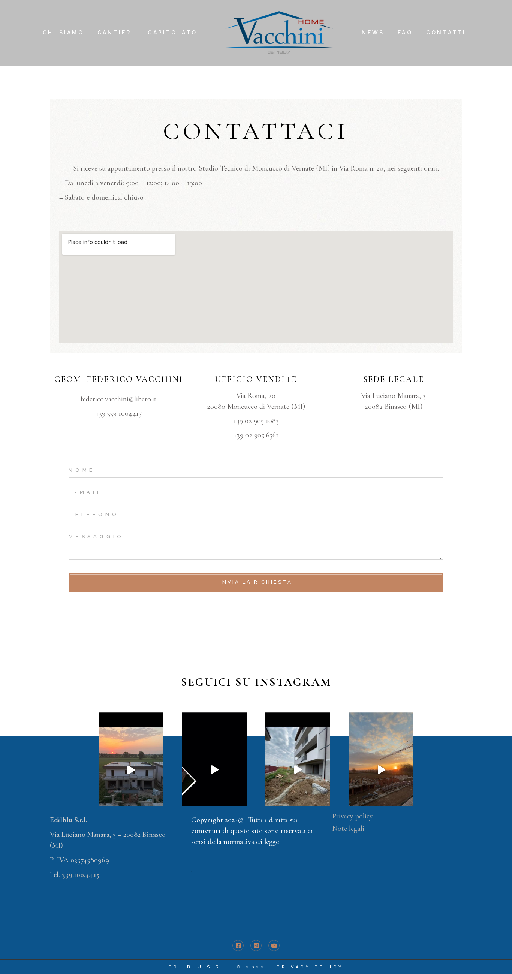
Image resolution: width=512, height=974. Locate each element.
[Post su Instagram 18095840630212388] (131, 769)
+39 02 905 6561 (256, 435)
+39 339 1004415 (119, 413)
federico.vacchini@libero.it (119, 399)
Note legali (348, 828)
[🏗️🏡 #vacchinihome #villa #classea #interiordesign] (297, 769)
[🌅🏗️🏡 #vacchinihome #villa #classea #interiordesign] (214, 769)
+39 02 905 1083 (256, 420)
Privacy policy (352, 816)
